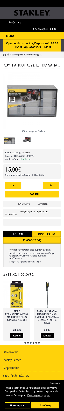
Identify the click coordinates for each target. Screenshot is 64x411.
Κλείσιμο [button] (55, 383)
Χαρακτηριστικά (46, 234)
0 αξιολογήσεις (27, 211)
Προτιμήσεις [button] (17, 405)
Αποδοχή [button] (45, 405)
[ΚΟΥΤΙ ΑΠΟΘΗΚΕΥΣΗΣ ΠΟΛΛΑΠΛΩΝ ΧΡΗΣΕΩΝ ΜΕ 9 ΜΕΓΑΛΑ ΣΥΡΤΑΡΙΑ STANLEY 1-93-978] (32, 100)
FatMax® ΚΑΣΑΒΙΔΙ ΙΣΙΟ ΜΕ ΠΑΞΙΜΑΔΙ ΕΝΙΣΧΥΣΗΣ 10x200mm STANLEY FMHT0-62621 (47, 317)
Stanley (26, 152)
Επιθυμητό (24, 203)
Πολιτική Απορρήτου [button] (38, 395)
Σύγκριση (43, 203)
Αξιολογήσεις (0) (32, 240)
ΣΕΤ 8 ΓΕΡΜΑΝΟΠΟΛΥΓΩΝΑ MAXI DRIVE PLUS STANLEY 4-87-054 (17, 315)
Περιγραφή (18, 234)
